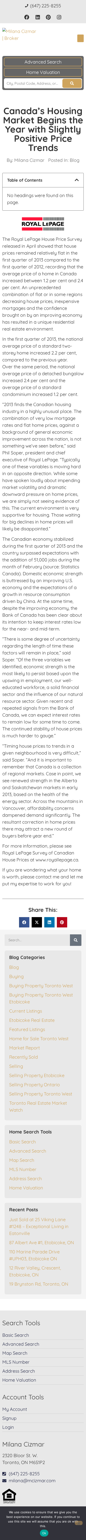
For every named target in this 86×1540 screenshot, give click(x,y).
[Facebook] (27, 17)
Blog (74, 160)
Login (8, 1427)
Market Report (24, 1048)
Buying (16, 976)
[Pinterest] (48, 17)
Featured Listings (27, 1029)
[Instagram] (59, 17)
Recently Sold (23, 1057)
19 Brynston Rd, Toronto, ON (38, 1284)
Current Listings (25, 1011)
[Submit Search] (72, 83)
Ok (44, 1533)
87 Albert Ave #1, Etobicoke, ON (41, 1242)
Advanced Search (43, 62)
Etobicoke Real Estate (32, 1020)
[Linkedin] (37, 17)
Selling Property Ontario (34, 1084)
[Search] (75, 940)
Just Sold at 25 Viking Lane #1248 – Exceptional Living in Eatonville (39, 1226)
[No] (79, 1523)
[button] (80, 38)
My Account (14, 1409)
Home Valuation (43, 72)
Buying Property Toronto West (41, 985)
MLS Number (22, 1169)
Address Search (25, 1178)
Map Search (21, 1160)
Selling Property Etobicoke (36, 1075)
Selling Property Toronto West (40, 1094)
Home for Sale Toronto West (39, 1038)
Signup (9, 1418)
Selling (16, 1066)
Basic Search (22, 1142)
